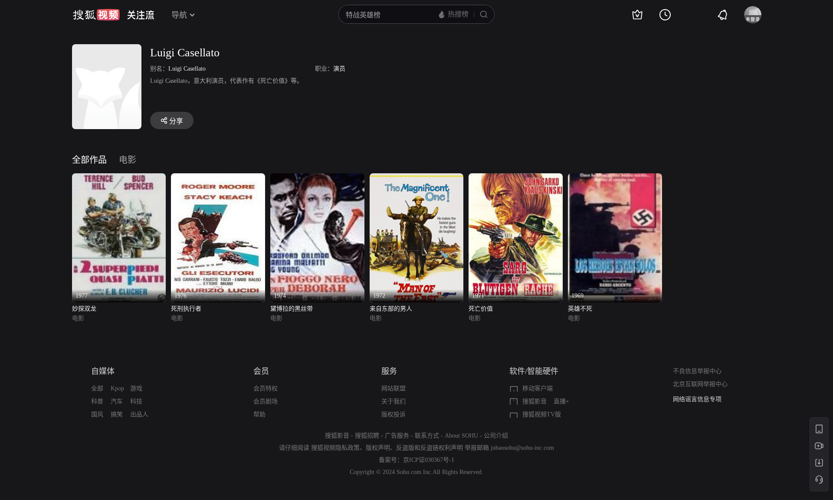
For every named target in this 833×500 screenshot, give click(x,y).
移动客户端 (537, 388)
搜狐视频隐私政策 (335, 448)
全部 (97, 388)
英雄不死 (580, 308)
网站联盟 (393, 388)
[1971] (516, 178)
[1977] (119, 178)
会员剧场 (265, 401)
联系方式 (427, 435)
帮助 (259, 414)
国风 (97, 414)
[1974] (317, 178)
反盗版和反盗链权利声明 (429, 448)
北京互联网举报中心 (700, 384)
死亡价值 (481, 308)
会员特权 (265, 388)
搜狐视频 (96, 15)
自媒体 (103, 371)
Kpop (117, 388)
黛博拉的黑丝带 (291, 308)
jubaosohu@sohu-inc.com (522, 448)
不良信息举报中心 (697, 371)
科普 (97, 401)
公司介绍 (496, 435)
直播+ (561, 401)
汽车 (117, 401)
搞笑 (117, 414)
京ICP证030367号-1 (428, 460)
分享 (176, 121)
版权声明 (378, 448)
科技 (136, 401)
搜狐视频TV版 (541, 414)
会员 (261, 371)
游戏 (136, 388)
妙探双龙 (84, 308)
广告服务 (397, 435)
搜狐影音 (534, 401)
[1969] (615, 178)
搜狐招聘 (367, 435)
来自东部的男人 (391, 308)
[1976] (218, 178)
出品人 (139, 414)
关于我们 (393, 401)
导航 (179, 15)
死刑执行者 (186, 308)
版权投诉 (393, 414)
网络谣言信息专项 (697, 399)
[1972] (417, 178)
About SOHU (461, 435)
